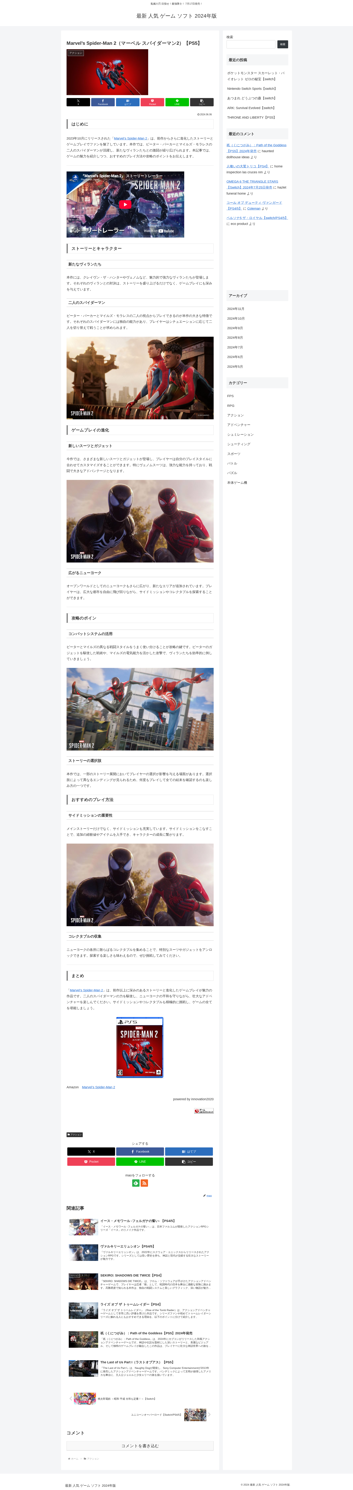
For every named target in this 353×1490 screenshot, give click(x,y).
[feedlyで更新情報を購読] (136, 1183)
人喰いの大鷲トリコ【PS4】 (248, 166)
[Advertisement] (257, 258)
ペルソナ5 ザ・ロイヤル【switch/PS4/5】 (257, 218)
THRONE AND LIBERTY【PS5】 (252, 117)
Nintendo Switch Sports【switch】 (252, 89)
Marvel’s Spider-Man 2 (130, 138)
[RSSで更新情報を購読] (144, 1183)
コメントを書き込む (140, 1446)
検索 (230, 37)
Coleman (254, 208)
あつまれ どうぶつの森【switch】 (252, 98)
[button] (202, 102)
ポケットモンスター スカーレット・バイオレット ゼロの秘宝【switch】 (255, 76)
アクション (76, 1134)
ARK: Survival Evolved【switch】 (251, 108)
